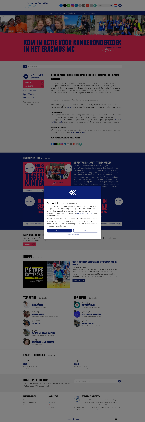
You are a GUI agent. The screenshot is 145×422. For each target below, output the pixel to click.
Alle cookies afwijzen (72, 235)
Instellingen (86, 231)
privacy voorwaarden (85, 213)
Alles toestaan (59, 231)
